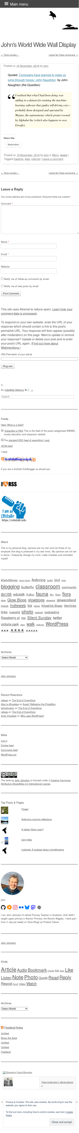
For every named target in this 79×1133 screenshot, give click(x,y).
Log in (4, 740)
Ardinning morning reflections (36, 819)
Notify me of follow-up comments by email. (26, 279)
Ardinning (38, 579)
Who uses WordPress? (32, 716)
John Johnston (8, 676)
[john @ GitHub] (3, 907)
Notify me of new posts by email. (21, 286)
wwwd (63, 155)
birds (64, 580)
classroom (48, 586)
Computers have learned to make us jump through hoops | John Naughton (37, 77)
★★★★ (17, 630)
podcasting (52, 612)
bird (57, 579)
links (4, 612)
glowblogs (36, 599)
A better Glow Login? (32, 829)
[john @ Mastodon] (33, 907)
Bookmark (37, 970)
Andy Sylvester (8, 716)
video (22, 624)
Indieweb (18, 605)
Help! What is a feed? (12, 425)
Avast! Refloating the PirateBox (39, 704)
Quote (43, 977)
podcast (39, 612)
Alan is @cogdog (10, 704)
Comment (7, 203)
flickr (58, 594)
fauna (42, 593)
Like (69, 969)
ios (29, 605)
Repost (6, 983)
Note (17, 977)
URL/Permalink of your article (16, 354)
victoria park (10, 623)
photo (27, 611)
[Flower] (39, 806)
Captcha (18, 159)
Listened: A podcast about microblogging (42, 849)
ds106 (6, 594)
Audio (22, 970)
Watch (31, 983)
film (52, 594)
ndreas (4, 700)
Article (8, 969)
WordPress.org (8, 754)
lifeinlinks (70, 606)
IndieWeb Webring (14, 390)
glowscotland (66, 599)
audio (50, 580)
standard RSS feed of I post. (29, 440)
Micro (55, 155)
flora (66, 594)
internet (35, 159)
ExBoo (30, 594)
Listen (6, 977)
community (69, 587)
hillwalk (4, 605)
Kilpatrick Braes (51, 605)
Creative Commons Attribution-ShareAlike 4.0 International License (36, 782)
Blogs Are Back (9, 1038)
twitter (57, 617)
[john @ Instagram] (15, 907)
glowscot (50, 600)
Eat (57, 970)
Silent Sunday (39, 617)
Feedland (6, 1052)
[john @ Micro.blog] (9, 907)
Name (5, 241)
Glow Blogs (16, 599)
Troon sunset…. (10, 54)
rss (23, 617)
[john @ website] (39, 907)
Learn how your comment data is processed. (36, 311)
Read (53, 977)
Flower (24, 809)
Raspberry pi (10, 617)
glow (3, 600)
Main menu (19, 4)
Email (5, 254)
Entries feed (7, 745)
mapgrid (14, 612)
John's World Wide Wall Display (38, 44)
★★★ (5, 630)
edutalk (19, 594)
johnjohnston (7, 708)
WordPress (57, 623)
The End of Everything (23, 700)
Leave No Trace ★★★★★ (63, 54)
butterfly (27, 586)
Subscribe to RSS (14, 430)
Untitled (5, 1033)
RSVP (15, 984)
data (27, 159)
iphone (37, 605)
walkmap (40, 624)
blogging (10, 586)
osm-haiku (26, 839)
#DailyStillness (9, 580)
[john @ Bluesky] (27, 907)
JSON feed (6, 446)
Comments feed (9, 750)
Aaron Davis (24, 580)
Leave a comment (52, 159)
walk (31, 624)
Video (22, 984)
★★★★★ (32, 630)
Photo (31, 977)
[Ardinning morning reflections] (39, 816)
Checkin (50, 970)
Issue (62, 970)
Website (5, 266)
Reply (65, 977)
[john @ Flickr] (21, 907)
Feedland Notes (13, 1027)
